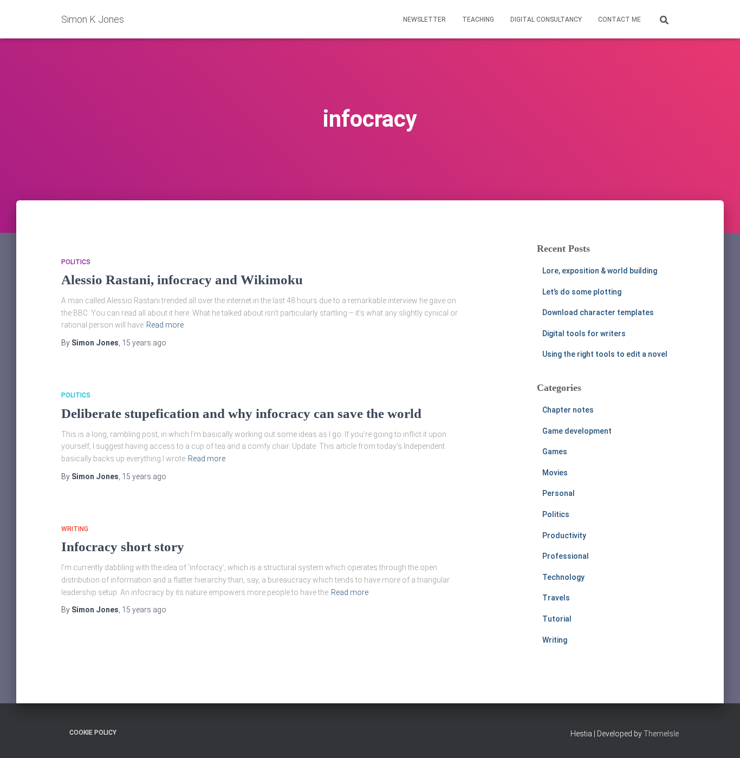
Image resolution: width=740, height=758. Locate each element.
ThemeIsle (661, 733)
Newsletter (424, 19)
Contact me (619, 19)
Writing (74, 529)
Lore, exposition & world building (599, 270)
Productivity (564, 535)
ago (144, 342)
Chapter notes (568, 410)
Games (554, 451)
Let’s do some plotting (581, 291)
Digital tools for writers (584, 333)
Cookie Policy (92, 732)
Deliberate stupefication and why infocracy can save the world (241, 413)
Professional (565, 556)
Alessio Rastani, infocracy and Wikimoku (182, 279)
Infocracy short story (122, 546)
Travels (556, 597)
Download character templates (598, 312)
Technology (563, 577)
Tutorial (557, 619)
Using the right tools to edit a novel (604, 354)
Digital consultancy (546, 19)
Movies (555, 472)
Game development (577, 431)
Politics (75, 262)
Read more (165, 325)
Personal (558, 493)
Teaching (478, 19)
